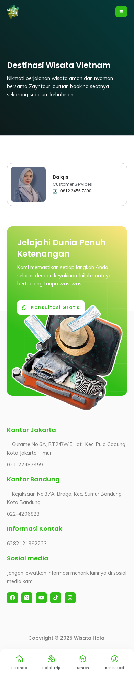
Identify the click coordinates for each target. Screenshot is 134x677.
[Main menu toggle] (121, 11)
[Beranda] (19, 658)
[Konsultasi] (114, 658)
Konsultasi (114, 667)
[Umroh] (82, 658)
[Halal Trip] (51, 658)
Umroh (83, 667)
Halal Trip (51, 667)
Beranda (19, 667)
